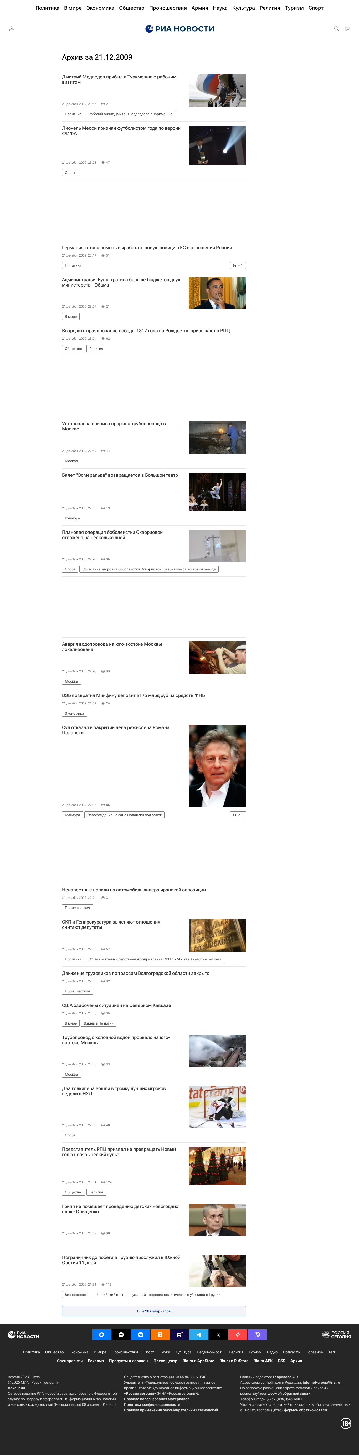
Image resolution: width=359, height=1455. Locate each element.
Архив (296, 1360)
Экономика (79, 1352)
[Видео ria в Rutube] (179, 1334)
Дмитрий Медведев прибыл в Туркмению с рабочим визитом (119, 79)
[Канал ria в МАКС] (101, 1334)
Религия (236, 1352)
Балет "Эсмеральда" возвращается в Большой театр (120, 475)
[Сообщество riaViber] (257, 1334)
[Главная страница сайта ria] (179, 29)
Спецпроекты (70, 1360)
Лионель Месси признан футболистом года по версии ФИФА (121, 131)
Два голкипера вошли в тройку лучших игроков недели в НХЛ (114, 1091)
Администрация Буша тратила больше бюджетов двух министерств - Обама (121, 282)
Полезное (314, 1352)
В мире (100, 1352)
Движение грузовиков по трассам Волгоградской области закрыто (135, 973)
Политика (31, 1352)
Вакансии (16, 1388)
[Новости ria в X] (218, 1334)
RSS (281, 1360)
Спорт (148, 1352)
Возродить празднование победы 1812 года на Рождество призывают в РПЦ (146, 330)
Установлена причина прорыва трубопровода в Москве (114, 426)
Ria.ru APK (263, 1360)
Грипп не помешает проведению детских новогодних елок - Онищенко (120, 1209)
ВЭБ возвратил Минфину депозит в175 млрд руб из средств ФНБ (133, 695)
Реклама (96, 1360)
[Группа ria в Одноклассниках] (160, 1334)
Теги (332, 1352)
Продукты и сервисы (128, 1360)
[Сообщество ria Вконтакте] (140, 1334)
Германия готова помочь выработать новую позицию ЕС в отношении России (147, 247)
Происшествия (125, 1352)
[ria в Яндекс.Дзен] (121, 1334)
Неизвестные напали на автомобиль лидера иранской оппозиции (134, 889)
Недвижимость (210, 1352)
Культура (183, 1352)
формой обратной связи (289, 1393)
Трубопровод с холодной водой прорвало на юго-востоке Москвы (116, 1040)
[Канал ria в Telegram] (198, 1334)
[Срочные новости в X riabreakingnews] (237, 1334)
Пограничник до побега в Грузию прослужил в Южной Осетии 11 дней (121, 1260)
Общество (54, 1352)
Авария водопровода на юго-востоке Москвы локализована (112, 646)
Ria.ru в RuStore (233, 1360)
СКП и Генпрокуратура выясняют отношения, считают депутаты (112, 924)
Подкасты (291, 1352)
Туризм (255, 1352)
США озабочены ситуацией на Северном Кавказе (116, 1005)
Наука (165, 1352)
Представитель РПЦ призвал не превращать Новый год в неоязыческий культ (119, 1152)
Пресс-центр (165, 1360)
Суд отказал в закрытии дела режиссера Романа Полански (116, 730)
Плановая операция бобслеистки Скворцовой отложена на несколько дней (112, 535)
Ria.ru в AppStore (198, 1360)
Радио (272, 1352)
